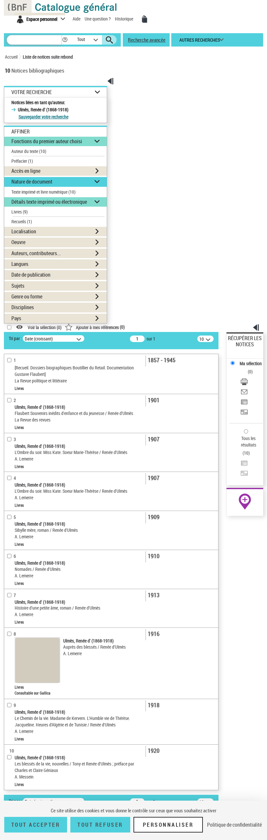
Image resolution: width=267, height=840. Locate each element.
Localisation (23, 231)
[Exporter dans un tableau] (244, 403)
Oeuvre (18, 242)
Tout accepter (35, 824)
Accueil (11, 57)
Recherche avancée (146, 39)
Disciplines (22, 307)
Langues (19, 264)
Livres (19, 212)
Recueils (21, 221)
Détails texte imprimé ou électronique (49, 201)
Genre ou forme (26, 296)
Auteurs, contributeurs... (36, 253)
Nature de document (31, 181)
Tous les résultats (248, 441)
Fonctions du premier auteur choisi (46, 141)
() (100, 327)
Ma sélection (251, 363)
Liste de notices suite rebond (48, 57)
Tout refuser (100, 824)
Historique (124, 19)
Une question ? (98, 19)
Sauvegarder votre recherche (43, 117)
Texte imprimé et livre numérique (43, 192)
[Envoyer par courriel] (244, 393)
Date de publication (30, 274)
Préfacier (22, 161)
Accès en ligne (25, 170)
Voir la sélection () (45, 327)
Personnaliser (168, 824)
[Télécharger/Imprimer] (244, 383)
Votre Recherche (31, 92)
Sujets (17, 285)
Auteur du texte (28, 151)
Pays (16, 318)
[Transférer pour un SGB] (244, 413)
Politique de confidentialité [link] (234, 824)
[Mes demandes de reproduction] (144, 19)
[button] (65, 40)
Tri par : (15, 338)
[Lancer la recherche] (109, 40)
